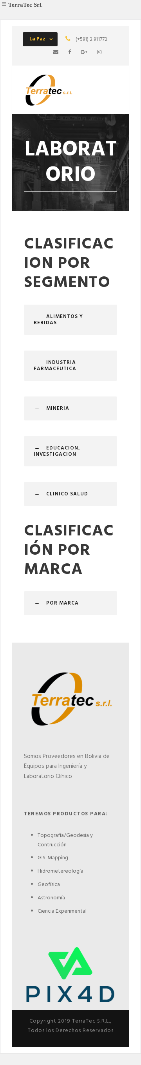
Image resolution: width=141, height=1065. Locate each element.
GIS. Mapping (53, 857)
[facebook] (69, 52)
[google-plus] (84, 52)
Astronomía (51, 897)
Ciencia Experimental (62, 911)
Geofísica (49, 884)
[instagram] (99, 52)
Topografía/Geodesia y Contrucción (65, 840)
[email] (55, 52)
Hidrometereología (60, 871)
